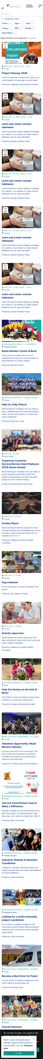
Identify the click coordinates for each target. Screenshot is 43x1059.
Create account (29, 6)
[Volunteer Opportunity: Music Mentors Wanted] (21, 723)
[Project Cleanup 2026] (21, 53)
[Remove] (41, 18)
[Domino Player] (21, 503)
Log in (40, 6)
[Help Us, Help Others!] (21, 384)
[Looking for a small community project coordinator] (21, 896)
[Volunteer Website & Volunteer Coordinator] (21, 839)
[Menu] (2, 8)
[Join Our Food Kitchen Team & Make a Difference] (21, 783)
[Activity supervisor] (21, 613)
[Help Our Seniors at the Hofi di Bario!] (21, 669)
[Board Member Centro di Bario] (21, 331)
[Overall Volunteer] (21, 1006)
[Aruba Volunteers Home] (13, 6)
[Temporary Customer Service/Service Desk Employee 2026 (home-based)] (21, 440)
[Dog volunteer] (21, 562)
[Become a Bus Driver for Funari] (21, 956)
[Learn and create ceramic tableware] (21, 104)
